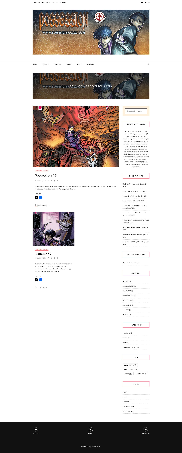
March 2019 (127, 291)
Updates (45, 64)
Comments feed (128, 406)
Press (79, 64)
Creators (69, 64)
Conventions (130, 365)
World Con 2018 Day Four (132, 235)
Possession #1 (134, 263)
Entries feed (127, 402)
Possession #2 (128, 201)
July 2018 (126, 310)
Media (125, 342)
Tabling (128, 374)
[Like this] (57, 181)
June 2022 (126, 281)
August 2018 (127, 305)
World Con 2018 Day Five (131, 227)
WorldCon (141, 374)
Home (35, 2)
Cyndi (124, 263)
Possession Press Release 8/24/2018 (136, 220)
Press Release (130, 369)
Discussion (90, 64)
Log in (125, 397)
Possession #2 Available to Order (134, 205)
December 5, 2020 (40, 181)
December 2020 (128, 286)
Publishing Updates (41, 170)
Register (126, 392)
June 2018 (126, 314)
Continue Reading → (42, 205)
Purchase (41, 2)
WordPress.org (128, 411)
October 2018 (127, 300)
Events (125, 338)
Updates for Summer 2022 (132, 184)
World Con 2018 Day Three (132, 242)
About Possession (52, 2)
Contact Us (63, 2)
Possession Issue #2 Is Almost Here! (135, 213)
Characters (57, 64)
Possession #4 (43, 253)
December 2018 (128, 296)
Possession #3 (46, 175)
